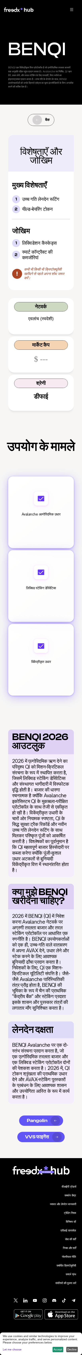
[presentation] (71, 9)
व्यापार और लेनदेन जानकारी (63, 1204)
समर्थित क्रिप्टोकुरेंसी (66, 1265)
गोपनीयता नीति (69, 1256)
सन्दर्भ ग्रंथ (71, 1274)
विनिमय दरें (71, 1221)
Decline (72, 1349)
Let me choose (12, 1349)
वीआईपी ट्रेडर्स (69, 1186)
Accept (58, 1349)
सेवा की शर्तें (70, 1239)
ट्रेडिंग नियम (70, 1213)
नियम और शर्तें (69, 1248)
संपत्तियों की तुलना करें (65, 1283)
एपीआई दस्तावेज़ (68, 1230)
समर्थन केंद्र (70, 1195)
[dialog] (41, 1343)
